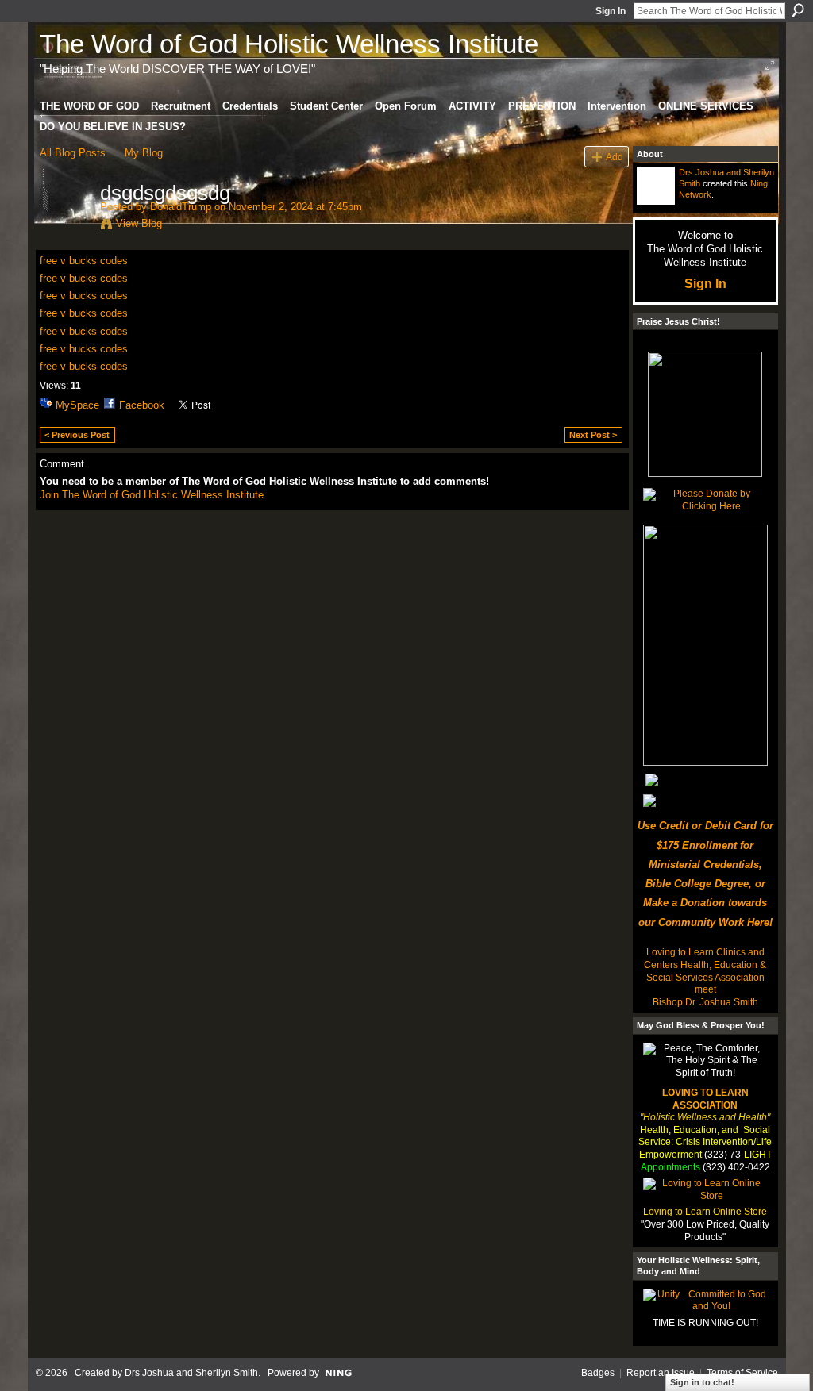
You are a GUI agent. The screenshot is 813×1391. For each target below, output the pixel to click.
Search (798, 10)
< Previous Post (77, 435)
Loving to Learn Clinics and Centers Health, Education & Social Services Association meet (705, 971)
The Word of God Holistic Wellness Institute (289, 44)
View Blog (139, 223)
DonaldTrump (180, 207)
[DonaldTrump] (65, 226)
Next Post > (593, 435)
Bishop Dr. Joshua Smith (705, 1002)
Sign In (610, 11)
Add (614, 157)
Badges (598, 1372)
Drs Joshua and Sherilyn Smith (191, 1372)
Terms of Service (742, 1372)
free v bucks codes (84, 261)
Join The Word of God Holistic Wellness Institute (152, 495)
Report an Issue (660, 1372)
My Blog (144, 153)
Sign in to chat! (702, 1382)
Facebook (141, 405)
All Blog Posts (73, 153)
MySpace (77, 405)
